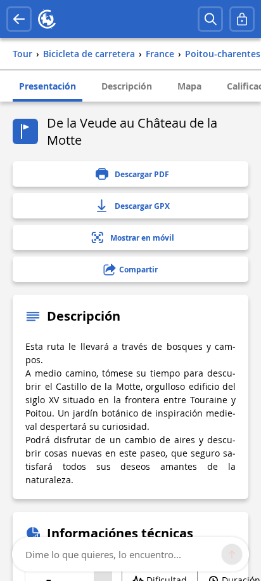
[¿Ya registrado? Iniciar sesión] (242, 19)
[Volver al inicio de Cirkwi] (47, 19)
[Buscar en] (210, 19)
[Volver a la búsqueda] (19, 19)
